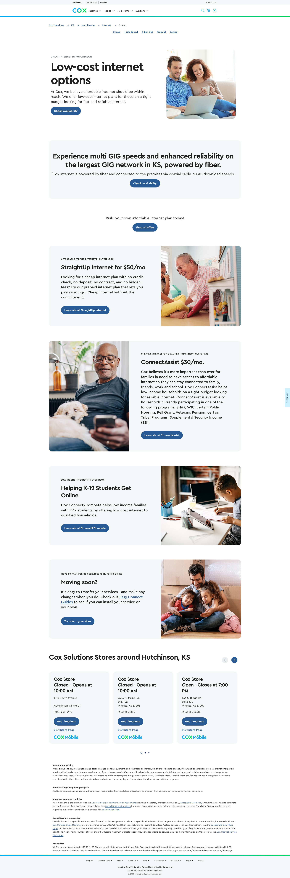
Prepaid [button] (161, 32)
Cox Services (56, 25)
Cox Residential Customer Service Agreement (114, 803)
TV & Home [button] (123, 11)
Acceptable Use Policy (191, 803)
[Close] (223, 849)
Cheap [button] (116, 32)
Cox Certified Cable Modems (67, 825)
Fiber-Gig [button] (147, 32)
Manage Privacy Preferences (182, 859)
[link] (66, 111)
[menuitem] (95, 11)
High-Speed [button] (131, 32)
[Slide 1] (141, 752)
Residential (77, 2)
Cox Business (91, 2)
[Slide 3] (149, 752)
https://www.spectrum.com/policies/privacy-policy (44, 864)
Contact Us (211, 2)
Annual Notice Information (118, 806)
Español (103, 2)
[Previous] (225, 660)
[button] (202, 10)
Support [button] (140, 11)
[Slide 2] (145, 752)
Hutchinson (88, 25)
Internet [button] (93, 11)
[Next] (234, 660)
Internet (106, 25)
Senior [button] (173, 32)
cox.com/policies (110, 810)
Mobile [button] (107, 11)
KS (72, 25)
